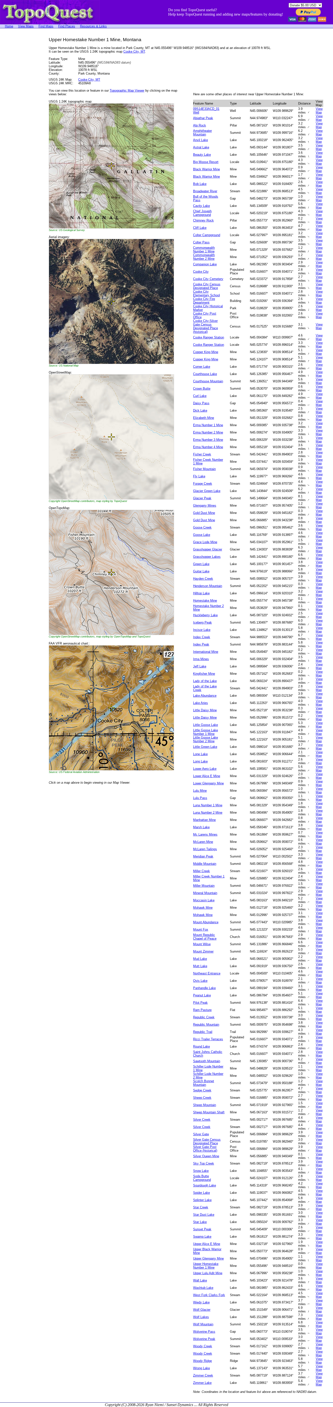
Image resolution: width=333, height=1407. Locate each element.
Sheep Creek (202, 1097)
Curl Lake (199, 396)
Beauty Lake (202, 154)
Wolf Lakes (201, 1317)
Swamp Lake (202, 1236)
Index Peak (201, 644)
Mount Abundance (205, 922)
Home (9, 26)
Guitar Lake (201, 571)
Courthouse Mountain (208, 381)
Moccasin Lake (204, 900)
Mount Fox (200, 929)
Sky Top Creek (203, 1163)
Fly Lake (199, 476)
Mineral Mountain (205, 893)
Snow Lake (201, 1171)
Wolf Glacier (201, 1309)
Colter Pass (201, 242)
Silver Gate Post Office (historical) (205, 1148)
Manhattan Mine (204, 820)
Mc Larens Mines (205, 834)
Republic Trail (202, 1032)
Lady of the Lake (205, 681)
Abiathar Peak (203, 118)
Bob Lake (199, 184)
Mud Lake (200, 959)
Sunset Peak (202, 1229)
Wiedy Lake (201, 1302)
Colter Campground (206, 235)
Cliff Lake (199, 228)
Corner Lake (201, 366)
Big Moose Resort (205, 162)
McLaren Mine (203, 842)
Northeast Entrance (206, 973)
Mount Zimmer (203, 951)
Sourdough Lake (204, 1185)
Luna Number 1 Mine (207, 805)
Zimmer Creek (203, 1375)
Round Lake (201, 1046)
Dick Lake (200, 410)
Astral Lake (201, 147)
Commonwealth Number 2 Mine (204, 256)
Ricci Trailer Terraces (208, 1039)
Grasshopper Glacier (207, 549)
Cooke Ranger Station (208, 337)
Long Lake (200, 761)
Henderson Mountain (207, 586)
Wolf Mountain (203, 1324)
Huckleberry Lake (205, 615)
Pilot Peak (200, 1002)
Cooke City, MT (134, 51)
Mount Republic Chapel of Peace (204, 936)
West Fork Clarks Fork (209, 1295)
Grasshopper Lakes (207, 557)
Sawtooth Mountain (206, 1061)
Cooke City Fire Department (204, 300)
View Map (319, 110)
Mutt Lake (200, 966)
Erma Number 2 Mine (208, 432)
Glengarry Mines (204, 505)
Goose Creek (202, 527)
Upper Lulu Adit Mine (207, 1273)
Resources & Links (93, 26)
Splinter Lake (202, 1200)
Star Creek (200, 1207)
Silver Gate (201, 1134)
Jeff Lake (199, 666)
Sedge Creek (202, 1090)
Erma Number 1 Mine (208, 425)
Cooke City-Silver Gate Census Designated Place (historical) (205, 326)
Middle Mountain (204, 864)
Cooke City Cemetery (208, 279)
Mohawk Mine (203, 907)
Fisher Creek (202, 454)
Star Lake (200, 1222)
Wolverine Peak (204, 1339)
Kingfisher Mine (204, 673)
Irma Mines (201, 659)
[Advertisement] (19, 110)
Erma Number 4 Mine (208, 447)
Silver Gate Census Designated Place (207, 1141)
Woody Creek (202, 1346)
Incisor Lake (201, 630)
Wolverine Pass (204, 1331)
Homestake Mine (205, 600)
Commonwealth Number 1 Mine (204, 249)
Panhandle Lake (204, 988)
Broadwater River (205, 191)
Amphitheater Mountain (202, 132)
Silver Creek (201, 1119)
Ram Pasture (202, 1010)
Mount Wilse (202, 944)
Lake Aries (200, 703)
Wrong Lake (201, 1368)
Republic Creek (204, 1017)
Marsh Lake (201, 827)
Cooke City (201, 271)
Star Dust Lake (203, 1214)
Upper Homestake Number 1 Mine (205, 1265)
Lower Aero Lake (204, 769)
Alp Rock (199, 125)
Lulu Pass (200, 798)
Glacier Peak (202, 498)
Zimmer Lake (202, 1383)
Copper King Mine (205, 352)
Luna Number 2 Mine (207, 812)
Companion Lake (205, 264)
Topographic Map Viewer (127, 90)
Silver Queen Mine (206, 1156)
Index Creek (201, 637)
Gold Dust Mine (204, 513)
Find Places (66, 26)
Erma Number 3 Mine (208, 440)
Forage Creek (202, 483)
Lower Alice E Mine (206, 776)
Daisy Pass (201, 403)
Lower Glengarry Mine (208, 783)
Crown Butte (201, 388)
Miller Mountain (204, 885)
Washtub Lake (203, 1288)
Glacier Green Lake (206, 491)
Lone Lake (200, 754)
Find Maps (46, 26)
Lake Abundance (204, 695)
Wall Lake (200, 1280)
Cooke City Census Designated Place (206, 286)
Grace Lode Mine (205, 542)
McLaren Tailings (205, 849)
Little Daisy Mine (205, 710)
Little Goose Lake (205, 725)
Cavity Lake (201, 206)
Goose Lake (201, 535)
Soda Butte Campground (202, 1178)
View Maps (26, 26)
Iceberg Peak (202, 622)
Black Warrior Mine (206, 169)
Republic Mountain (206, 1024)
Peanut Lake (202, 995)
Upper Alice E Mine (206, 1244)
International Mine (205, 652)
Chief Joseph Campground (202, 213)
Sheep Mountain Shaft (209, 1112)
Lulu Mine (200, 790)
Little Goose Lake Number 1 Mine (205, 732)
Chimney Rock (203, 220)
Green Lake (201, 564)
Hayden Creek (203, 578)
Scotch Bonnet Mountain (203, 1083)
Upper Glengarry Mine (208, 1258)
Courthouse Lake (205, 374)
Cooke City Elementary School (206, 293)
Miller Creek (201, 871)
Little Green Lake (205, 747)
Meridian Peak (203, 856)
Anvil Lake (200, 140)
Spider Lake (201, 1193)
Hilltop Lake (201, 593)
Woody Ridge (202, 1361)
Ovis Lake (200, 981)
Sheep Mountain (204, 1105)
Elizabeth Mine (203, 418)
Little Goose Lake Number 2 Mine (205, 739)
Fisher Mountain (204, 469)
